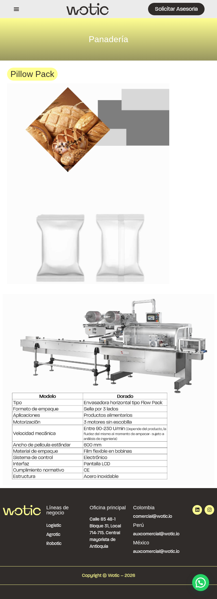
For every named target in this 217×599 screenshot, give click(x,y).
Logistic (53, 525)
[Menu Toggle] (16, 9)
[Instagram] (209, 510)
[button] (200, 582)
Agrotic (53, 534)
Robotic (54, 543)
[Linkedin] (197, 510)
